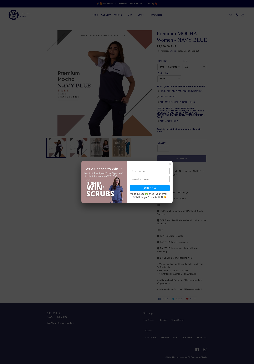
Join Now (149, 188)
